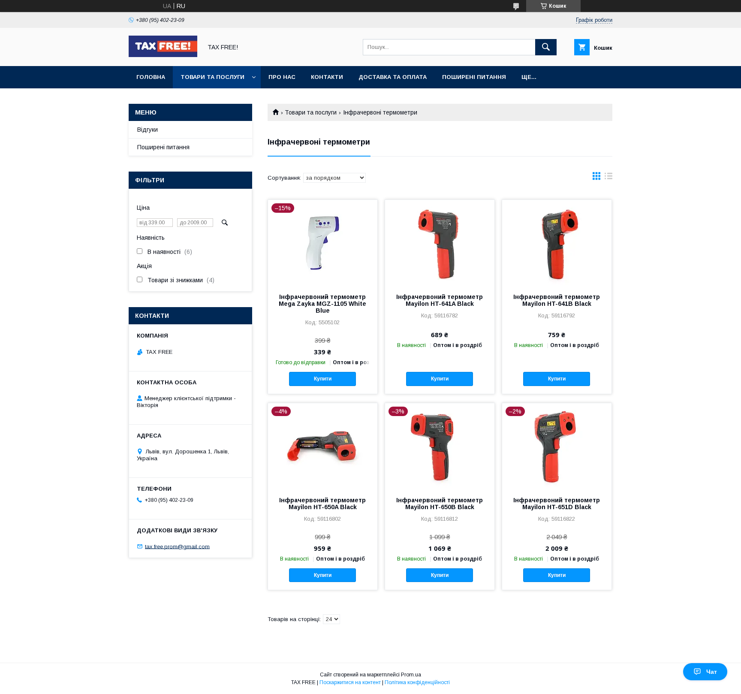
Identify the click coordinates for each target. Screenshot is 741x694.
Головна (150, 77)
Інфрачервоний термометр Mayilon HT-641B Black (556, 300)
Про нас (281, 77)
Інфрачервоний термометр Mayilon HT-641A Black (439, 300)
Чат (711, 671)
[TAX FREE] (163, 54)
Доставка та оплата (392, 77)
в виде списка (608, 178)
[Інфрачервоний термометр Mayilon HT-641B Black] (556, 243)
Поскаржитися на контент (350, 682)
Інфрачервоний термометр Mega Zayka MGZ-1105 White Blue (322, 303)
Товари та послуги (212, 77)
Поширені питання (474, 77)
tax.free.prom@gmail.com (177, 546)
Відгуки (147, 129)
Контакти (327, 77)
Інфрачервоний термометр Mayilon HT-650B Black (439, 503)
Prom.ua (411, 675)
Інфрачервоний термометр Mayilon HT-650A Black (322, 503)
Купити (322, 379)
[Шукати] (546, 47)
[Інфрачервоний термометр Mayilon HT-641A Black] (439, 243)
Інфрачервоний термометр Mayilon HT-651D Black (556, 503)
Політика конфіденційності (417, 682)
